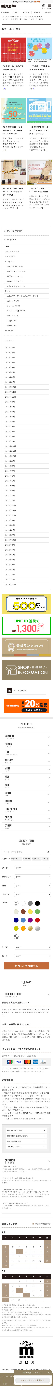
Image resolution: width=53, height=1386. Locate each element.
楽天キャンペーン (15, 276)
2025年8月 (10, 406)
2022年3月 (10, 564)
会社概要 (5, 1369)
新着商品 (37, 12)
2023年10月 (10, 515)
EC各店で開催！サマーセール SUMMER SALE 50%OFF (13, 130)
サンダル (16, 12)
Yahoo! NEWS (13, 300)
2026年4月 (10, 367)
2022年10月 (10, 540)
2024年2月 (10, 495)
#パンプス (27, 859)
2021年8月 (10, 574)
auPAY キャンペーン (16, 271)
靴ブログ (9, 330)
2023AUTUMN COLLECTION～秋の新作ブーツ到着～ (13, 191)
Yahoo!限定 (10, 256)
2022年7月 (10, 549)
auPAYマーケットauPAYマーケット (23, 296)
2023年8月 (10, 520)
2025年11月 (10, 392)
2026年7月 (10, 352)
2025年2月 (10, 436)
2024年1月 (10, 500)
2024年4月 (10, 485)
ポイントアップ (12, 251)
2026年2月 (10, 377)
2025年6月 (10, 416)
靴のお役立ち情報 (32, 1369)
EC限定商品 (5, 12)
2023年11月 (10, 510)
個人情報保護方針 (14, 1141)
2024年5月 (10, 480)
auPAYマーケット (15, 266)
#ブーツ (45, 859)
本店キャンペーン (15, 281)
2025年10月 (10, 396)
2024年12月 (10, 446)
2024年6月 (10, 475)
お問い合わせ (46, 1369)
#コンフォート (16, 859)
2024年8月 (10, 466)
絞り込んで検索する (26, 966)
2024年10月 (10, 456)
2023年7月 (10, 525)
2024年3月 (10, 490)
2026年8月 (10, 347)
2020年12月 (10, 584)
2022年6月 (10, 554)
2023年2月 (10, 535)
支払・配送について (15, 1130)
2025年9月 (10, 401)
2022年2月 (10, 569)
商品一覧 (48, 12)
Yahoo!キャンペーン (16, 286)
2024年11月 (10, 451)
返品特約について (14, 1146)
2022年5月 (10, 559)
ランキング (26, 12)
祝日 (7, 246)
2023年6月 (10, 530)
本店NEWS (12, 320)
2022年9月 (10, 544)
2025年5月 (10, 421)
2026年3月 (10, 372)
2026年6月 (10, 357)
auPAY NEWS (13, 315)
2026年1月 (10, 382)
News (7, 291)
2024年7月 (10, 471)
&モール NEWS (13, 305)
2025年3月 (10, 431)
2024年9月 (10, 461)
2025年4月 (10, 426)
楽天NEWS (12, 325)
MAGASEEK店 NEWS (16, 310)
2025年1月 (10, 441)
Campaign (10, 261)
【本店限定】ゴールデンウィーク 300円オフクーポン (39, 130)
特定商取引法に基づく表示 (17, 1136)
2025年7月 (10, 411)
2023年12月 (10, 505)
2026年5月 (10, 362)
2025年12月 (10, 387)
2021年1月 (10, 579)
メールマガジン (20, 690)
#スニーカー (36, 859)
